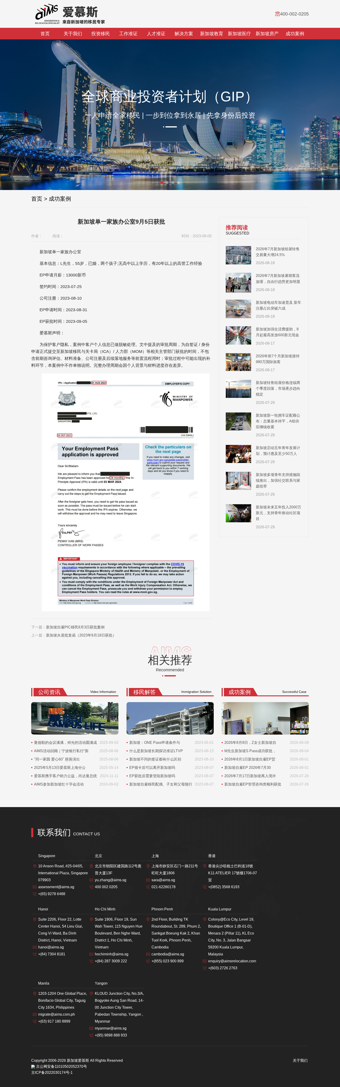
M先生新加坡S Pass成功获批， (250, 751)
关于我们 (73, 33)
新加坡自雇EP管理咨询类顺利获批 (252, 784)
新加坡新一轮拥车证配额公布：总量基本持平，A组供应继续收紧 (278, 421)
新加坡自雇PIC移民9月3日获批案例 (75, 627)
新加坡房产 (267, 33)
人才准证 (156, 33)
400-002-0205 (294, 13)
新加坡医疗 (239, 33)
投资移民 (100, 33)
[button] (161, 182)
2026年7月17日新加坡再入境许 (250, 776)
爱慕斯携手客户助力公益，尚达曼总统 (65, 776)
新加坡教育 (211, 33)
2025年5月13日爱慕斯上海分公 (60, 768)
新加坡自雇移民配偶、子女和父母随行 (160, 784)
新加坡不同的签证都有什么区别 (155, 759)
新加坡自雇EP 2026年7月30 (247, 768)
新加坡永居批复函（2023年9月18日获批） (81, 635)
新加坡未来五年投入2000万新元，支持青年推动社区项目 (278, 513)
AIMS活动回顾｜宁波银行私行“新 (61, 751)
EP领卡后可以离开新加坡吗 (152, 768)
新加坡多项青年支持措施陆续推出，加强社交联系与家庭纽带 (278, 480)
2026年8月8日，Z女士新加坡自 (250, 743)
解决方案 (184, 33)
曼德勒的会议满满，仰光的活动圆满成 (65, 743)
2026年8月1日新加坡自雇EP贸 (249, 759)
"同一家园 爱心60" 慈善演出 (57, 759)
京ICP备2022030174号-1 (52, 1072)
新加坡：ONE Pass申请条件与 (154, 743)
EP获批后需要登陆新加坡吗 (152, 776)
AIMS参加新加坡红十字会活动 (59, 784)
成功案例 (295, 33)
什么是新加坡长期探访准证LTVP (156, 751)
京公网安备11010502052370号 (61, 1066)
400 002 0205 (106, 887)
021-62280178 (163, 887)
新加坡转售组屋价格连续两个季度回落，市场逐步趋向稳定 (278, 388)
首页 (45, 33)
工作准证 (128, 33)
